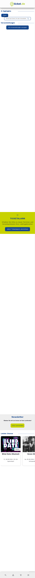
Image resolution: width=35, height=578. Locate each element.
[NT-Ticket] (17, 4)
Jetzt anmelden (17, 425)
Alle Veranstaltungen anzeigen (17, 27)
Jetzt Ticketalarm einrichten (17, 229)
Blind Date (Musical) (10, 454)
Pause (4, 15)
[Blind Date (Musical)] (11, 446)
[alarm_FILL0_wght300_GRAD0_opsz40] (17, 215)
